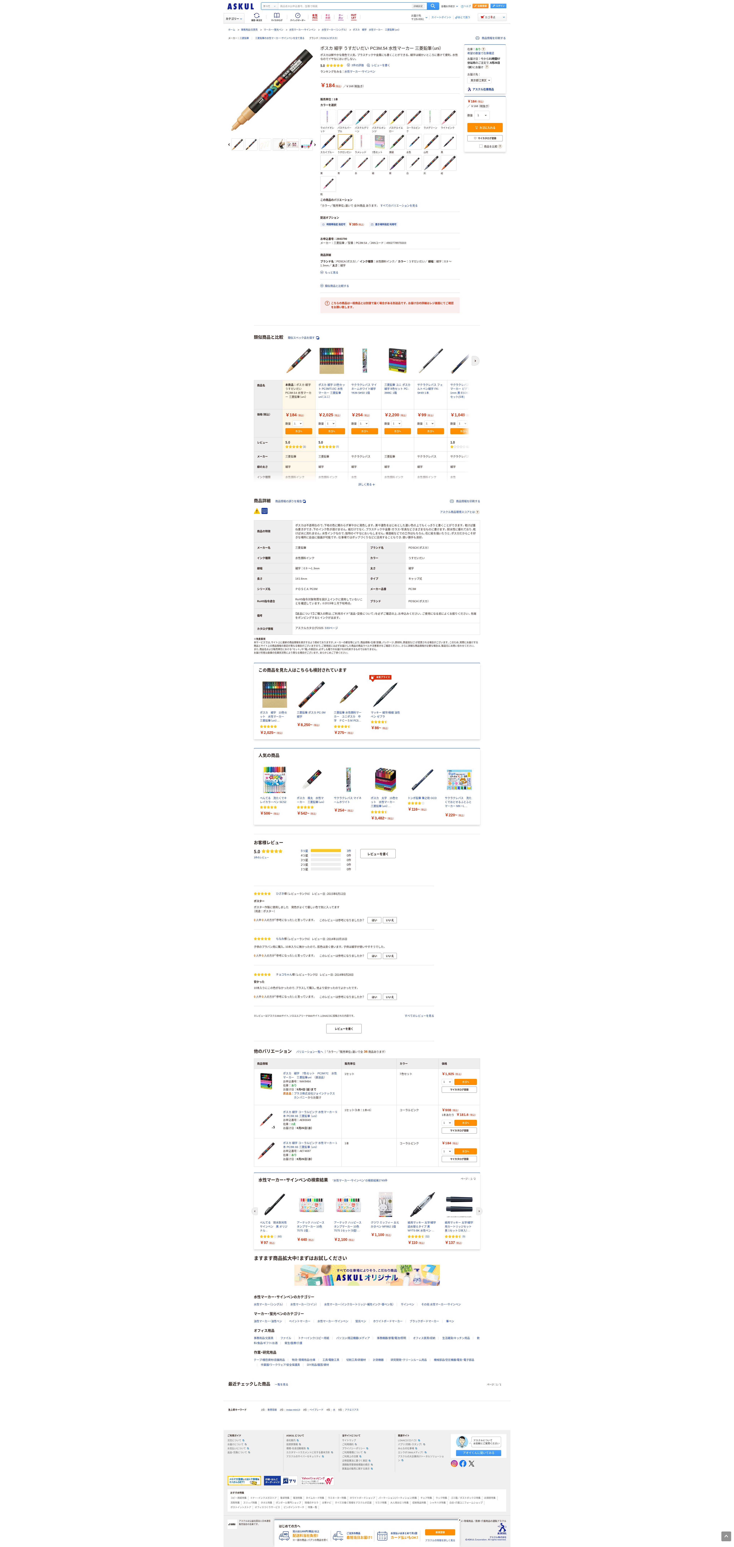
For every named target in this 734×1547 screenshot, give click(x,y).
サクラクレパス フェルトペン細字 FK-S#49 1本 (430, 388)
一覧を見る (281, 1384)
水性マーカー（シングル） (334, 29)
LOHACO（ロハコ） (407, 1440)
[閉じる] (459, 1520)
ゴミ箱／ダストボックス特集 (466, 1498)
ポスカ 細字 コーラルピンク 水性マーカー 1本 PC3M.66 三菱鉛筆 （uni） (310, 1144)
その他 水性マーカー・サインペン (441, 1304)
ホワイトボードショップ (362, 1498)
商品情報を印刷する (493, 38)
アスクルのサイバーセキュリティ (303, 1456)
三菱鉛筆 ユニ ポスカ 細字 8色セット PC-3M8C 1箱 (397, 388)
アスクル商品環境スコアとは (457, 511)
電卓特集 (284, 1498)
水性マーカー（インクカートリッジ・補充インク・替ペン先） (359, 1304)
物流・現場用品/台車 (303, 1359)
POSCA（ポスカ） (329, 38)
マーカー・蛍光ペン (273, 29)
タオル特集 (266, 1502)
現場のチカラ (311, 1502)
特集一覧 (312, 1507)
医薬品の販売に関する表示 (356, 1468)
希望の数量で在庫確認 (480, 53)
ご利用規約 (348, 1444)
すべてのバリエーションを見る (399, 205)
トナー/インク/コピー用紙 (313, 1338)
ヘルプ (467, 6)
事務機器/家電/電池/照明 (391, 1338)
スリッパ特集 (250, 1502)
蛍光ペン (360, 1321)
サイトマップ (349, 1440)
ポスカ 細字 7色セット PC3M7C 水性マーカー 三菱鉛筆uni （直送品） (310, 1075)
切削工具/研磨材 (356, 1359)
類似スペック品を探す (301, 337)
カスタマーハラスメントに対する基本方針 (308, 1452)
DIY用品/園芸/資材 (318, 1364)
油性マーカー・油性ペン (268, 1321)
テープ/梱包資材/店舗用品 (269, 1359)
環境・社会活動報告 (296, 1448)
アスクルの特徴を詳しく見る (440, 1540)
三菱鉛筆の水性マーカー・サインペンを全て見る (279, 38)
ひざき (280, 893)
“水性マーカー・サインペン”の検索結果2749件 (360, 1180)
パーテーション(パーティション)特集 (398, 1498)
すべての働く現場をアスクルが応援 (353, 1502)
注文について (234, 1440)
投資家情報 (292, 1444)
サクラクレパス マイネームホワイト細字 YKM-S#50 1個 (364, 388)
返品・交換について (237, 1452)
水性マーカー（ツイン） (303, 1304)
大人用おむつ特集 (399, 1502)
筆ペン (450, 1321)
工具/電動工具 (330, 1359)
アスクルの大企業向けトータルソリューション (421, 1458)
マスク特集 (381, 1502)
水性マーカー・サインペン (302, 29)
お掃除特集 (490, 1498)
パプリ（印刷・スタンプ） (410, 1444)
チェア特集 (426, 1498)
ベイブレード (316, 1410)
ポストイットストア (241, 1507)
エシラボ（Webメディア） (410, 1452)
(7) (337, 446)
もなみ (280, 938)
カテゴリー (232, 18)
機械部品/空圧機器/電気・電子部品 (454, 1359)
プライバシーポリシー (353, 1448)
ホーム (231, 29)
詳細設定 (418, 6)
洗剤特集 (235, 1502)
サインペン (407, 1304)
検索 (433, 6)
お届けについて (235, 1444)
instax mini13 (293, 1410)
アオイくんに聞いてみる (478, 1452)
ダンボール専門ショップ (288, 1502)
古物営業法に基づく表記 (354, 1460)
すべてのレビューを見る (419, 1015)
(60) (280, 1236)
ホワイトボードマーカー (388, 1321)
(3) (304, 446)
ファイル (285, 1338)
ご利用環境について (352, 1452)
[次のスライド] (315, 145)
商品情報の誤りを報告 (288, 501)
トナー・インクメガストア (263, 1498)
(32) (427, 1236)
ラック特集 (441, 1498)
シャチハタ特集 (438, 1502)
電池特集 (297, 1498)
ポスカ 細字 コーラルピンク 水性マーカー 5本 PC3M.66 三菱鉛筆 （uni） (310, 1114)
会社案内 (291, 1440)
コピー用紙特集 (239, 1498)
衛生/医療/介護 (293, 1342)
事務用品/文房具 (249, 29)
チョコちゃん (284, 974)
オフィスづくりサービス (267, 1507)
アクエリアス (352, 1410)
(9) (463, 1236)
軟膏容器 (272, 1410)
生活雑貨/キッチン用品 (456, 1338)
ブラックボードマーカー (424, 1321)
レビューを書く (380, 65)
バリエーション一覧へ (309, 1051)
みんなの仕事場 (406, 1448)
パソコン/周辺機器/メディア (353, 1338)
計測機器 (378, 1359)
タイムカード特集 (315, 1498)
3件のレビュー (261, 857)
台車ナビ (326, 1502)
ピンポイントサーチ (294, 1507)
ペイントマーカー (299, 1321)
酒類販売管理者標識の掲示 (356, 1464)
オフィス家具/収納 (424, 1338)
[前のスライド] (229, 145)
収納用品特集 (419, 1502)
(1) (467, 446)
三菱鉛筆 (244, 38)
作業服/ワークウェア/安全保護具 (280, 1364)
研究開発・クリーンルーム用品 (409, 1359)
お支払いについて (236, 1448)
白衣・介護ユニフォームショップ (466, 1502)
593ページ (331, 628)
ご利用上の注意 (350, 1456)
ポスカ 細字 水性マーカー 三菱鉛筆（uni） (376, 29)
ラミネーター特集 (337, 1498)
